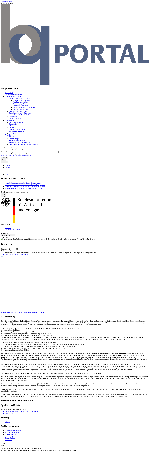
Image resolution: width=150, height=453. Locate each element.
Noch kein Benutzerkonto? (9, 156)
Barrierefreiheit (10, 438)
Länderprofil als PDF (7, 254)
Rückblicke (12, 133)
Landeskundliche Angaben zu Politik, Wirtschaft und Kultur (20, 411)
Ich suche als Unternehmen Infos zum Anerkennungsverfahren (25, 187)
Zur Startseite (9, 93)
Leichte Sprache (10, 436)
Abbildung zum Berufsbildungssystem (13, 312)
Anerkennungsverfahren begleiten (20, 98)
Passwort (4, 152)
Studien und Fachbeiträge (17, 140)
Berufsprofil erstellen (21, 254)
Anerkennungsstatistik (16, 118)
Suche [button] (3, 196)
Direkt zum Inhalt (6, 2)
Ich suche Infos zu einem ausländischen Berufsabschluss (23, 183)
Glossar (11, 128)
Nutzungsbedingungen (12, 432)
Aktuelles (8, 135)
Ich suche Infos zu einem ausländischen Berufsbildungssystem (25, 185)
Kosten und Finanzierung (21, 106)
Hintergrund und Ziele (16, 122)
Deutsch (7, 165)
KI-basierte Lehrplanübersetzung (19, 142)
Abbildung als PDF (32, 312)
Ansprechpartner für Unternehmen (24, 107)
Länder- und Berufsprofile (13, 95)
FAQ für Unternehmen (20, 109)
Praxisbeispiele (14, 117)
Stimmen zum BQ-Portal (17, 131)
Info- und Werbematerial (17, 129)
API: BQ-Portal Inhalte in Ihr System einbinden (24, 144)
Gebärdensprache (10, 434)
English (7, 167)
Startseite (8, 228)
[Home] (75, 84)
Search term (4, 192)
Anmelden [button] (5, 162)
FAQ (10, 126)
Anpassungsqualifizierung (21, 104)
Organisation (13, 124)
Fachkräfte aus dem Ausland (18, 111)
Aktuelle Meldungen (15, 137)
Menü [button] (3, 160)
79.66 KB (35, 312)
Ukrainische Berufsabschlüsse (22, 115)
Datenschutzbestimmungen (13, 430)
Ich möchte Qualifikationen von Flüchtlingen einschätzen (23, 188)
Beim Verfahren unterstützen (22, 100)
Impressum (8, 440)
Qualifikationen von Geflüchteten (20, 113)
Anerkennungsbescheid (20, 102)
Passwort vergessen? (24, 156)
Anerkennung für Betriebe (13, 96)
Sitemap (7, 422)
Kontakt (7, 174)
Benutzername (5, 148)
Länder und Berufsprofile (13, 230)
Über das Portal (10, 120)
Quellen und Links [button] (10, 405)
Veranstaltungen (14, 139)
